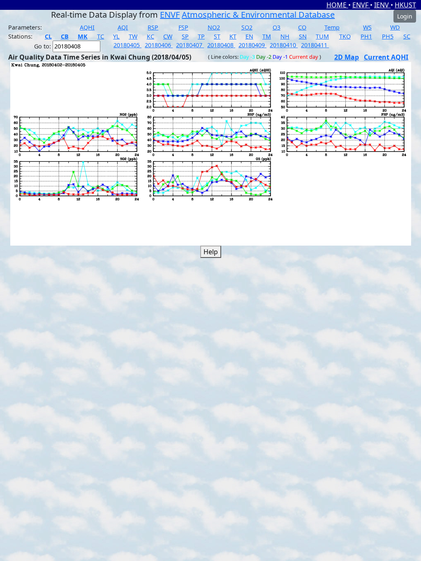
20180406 (159, 45)
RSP (153, 27)
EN (249, 36)
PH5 (387, 36)
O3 (276, 27)
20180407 (190, 45)
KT (232, 36)
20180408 (221, 45)
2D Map (346, 57)
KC (150, 36)
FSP (183, 27)
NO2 (214, 27)
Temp (332, 27)
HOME (337, 4)
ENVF (361, 4)
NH (284, 36)
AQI (123, 27)
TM (266, 36)
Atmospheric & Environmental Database (258, 14)
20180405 (127, 45)
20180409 (252, 45)
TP (201, 36)
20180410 (284, 45)
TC (100, 36)
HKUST (405, 4)
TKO (345, 36)
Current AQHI (386, 57)
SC (406, 36)
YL (116, 36)
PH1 (366, 36)
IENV (382, 4)
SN (303, 36)
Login (404, 16)
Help (211, 251)
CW (167, 36)
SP (185, 36)
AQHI (87, 27)
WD (395, 27)
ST (217, 36)
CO (302, 27)
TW (133, 36)
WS (367, 27)
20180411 (315, 45)
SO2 (246, 27)
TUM (322, 36)
